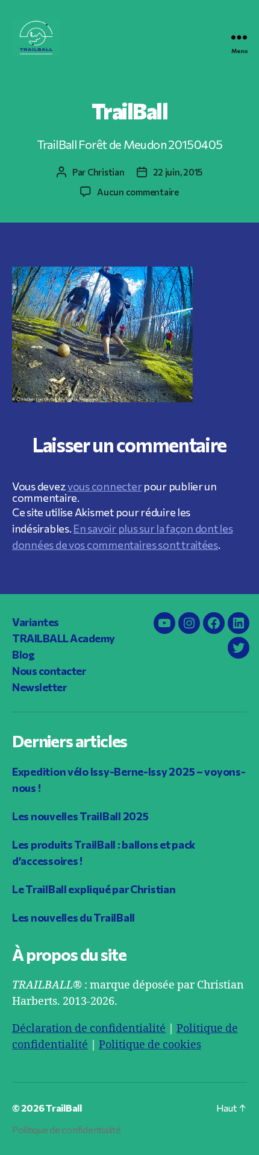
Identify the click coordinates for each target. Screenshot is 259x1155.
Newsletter (39, 687)
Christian (106, 171)
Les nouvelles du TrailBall (73, 917)
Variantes (35, 621)
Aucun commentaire (138, 191)
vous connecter (104, 486)
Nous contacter (49, 670)
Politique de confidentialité (66, 1129)
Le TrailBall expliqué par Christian (94, 889)
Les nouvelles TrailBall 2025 (80, 816)
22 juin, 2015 (178, 171)
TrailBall (64, 1107)
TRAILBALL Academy (63, 638)
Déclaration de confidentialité (89, 1029)
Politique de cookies (150, 1045)
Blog (23, 654)
